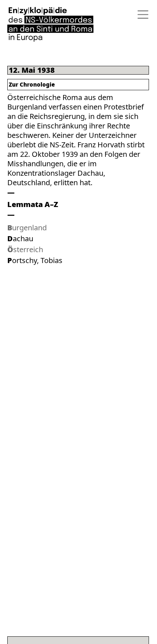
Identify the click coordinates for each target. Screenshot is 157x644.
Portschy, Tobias (34, 260)
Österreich (25, 249)
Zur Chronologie (32, 84)
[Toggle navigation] (140, 14)
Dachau (20, 238)
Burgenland (27, 227)
